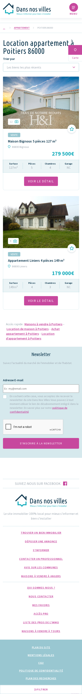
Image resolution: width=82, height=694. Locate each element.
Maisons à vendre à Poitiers (43, 324)
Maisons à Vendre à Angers (41, 576)
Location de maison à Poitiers (28, 329)
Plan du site (41, 647)
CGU (41, 663)
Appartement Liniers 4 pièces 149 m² (36, 260)
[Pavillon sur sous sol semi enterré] (41, 222)
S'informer (41, 550)
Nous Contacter (41, 596)
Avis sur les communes (41, 567)
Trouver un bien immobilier (41, 532)
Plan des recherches (41, 678)
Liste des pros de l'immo (41, 622)
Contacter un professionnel (41, 559)
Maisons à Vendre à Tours (41, 631)
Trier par (9, 59)
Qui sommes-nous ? (41, 587)
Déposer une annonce (41, 541)
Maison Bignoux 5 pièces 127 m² (32, 141)
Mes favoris (41, 605)
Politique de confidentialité (41, 670)
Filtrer (42, 689)
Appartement (22, 27)
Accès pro (41, 613)
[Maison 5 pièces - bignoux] (41, 102)
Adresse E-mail (13, 380)
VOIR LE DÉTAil (41, 181)
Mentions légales (41, 655)
